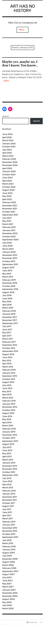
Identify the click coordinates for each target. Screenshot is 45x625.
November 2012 (9, 469)
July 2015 (6, 385)
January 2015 (8, 404)
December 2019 (9, 255)
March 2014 (7, 425)
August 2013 (8, 444)
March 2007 (8, 586)
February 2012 (9, 490)
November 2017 (9, 320)
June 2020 (7, 246)
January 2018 (8, 314)
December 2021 (9, 205)
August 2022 (8, 190)
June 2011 (7, 512)
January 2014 (8, 432)
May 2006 (7, 602)
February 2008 (9, 568)
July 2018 (7, 295)
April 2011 (6, 515)
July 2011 (6, 509)
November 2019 (9, 258)
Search (5, 116)
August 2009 (8, 552)
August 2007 (8, 574)
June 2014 (7, 416)
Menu (21, 30)
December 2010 (9, 528)
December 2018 (9, 283)
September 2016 (10, 351)
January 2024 (9, 171)
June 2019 (7, 270)
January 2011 (8, 525)
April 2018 (7, 305)
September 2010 (10, 537)
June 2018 (7, 298)
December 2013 (9, 435)
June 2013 (7, 450)
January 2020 (9, 252)
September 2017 (10, 323)
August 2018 (8, 292)
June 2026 (7, 134)
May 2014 (6, 419)
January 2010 (8, 549)
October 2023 (8, 174)
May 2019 (6, 274)
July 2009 (7, 556)
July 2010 (7, 540)
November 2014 (9, 407)
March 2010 (7, 543)
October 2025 (8, 146)
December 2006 (10, 593)
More (6, 80)
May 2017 (6, 332)
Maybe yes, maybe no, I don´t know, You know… (20, 63)
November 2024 (9, 165)
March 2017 (7, 339)
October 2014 (8, 410)
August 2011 (8, 506)
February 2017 (9, 342)
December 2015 (9, 376)
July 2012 (6, 478)
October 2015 (8, 379)
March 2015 (7, 397)
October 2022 (8, 187)
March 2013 (7, 459)
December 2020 (10, 233)
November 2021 (9, 208)
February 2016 (9, 370)
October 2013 (8, 438)
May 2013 (6, 453)
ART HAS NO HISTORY (22, 8)
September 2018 (10, 289)
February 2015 (9, 401)
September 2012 (10, 475)
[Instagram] (10, 109)
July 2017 (6, 326)
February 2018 (9, 311)
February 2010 (9, 546)
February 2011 (8, 521)
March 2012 (7, 487)
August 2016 (8, 354)
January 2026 (9, 143)
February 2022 (9, 202)
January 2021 (8, 230)
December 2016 (9, 345)
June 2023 (7, 177)
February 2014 (9, 428)
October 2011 (8, 503)
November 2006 (10, 596)
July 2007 (7, 577)
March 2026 (7, 140)
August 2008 (8, 562)
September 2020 (10, 239)
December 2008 (10, 559)
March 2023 (7, 184)
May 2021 (6, 221)
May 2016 (6, 360)
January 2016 (8, 373)
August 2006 (8, 599)
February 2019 (9, 280)
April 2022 (7, 199)
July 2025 (7, 150)
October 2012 (8, 472)
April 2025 (7, 153)
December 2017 (9, 317)
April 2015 (7, 394)
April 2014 (7, 422)
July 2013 (6, 447)
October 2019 (8, 261)
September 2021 (10, 215)
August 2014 (8, 413)
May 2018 (6, 301)
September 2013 (10, 441)
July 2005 (7, 605)
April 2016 (7, 363)
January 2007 (9, 590)
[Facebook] (4, 109)
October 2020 (9, 236)
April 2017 (7, 336)
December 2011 (9, 497)
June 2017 (7, 329)
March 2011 (7, 518)
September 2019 (10, 264)
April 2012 (7, 484)
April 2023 (7, 181)
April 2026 (7, 137)
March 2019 (7, 277)
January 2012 (8, 494)
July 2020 (7, 243)
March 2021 (7, 224)
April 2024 (7, 168)
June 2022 (7, 193)
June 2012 (7, 481)
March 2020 (8, 249)
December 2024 (9, 162)
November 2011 (9, 500)
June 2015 (7, 388)
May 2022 (7, 196)
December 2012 (9, 466)
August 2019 (8, 267)
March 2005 (8, 608)
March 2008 (8, 565)
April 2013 (7, 456)
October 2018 (8, 286)
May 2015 (6, 391)
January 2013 (8, 463)
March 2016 (7, 366)
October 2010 (8, 534)
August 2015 (8, 382)
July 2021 (6, 218)
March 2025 (7, 156)
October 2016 (8, 348)
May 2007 (7, 583)
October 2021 (8, 212)
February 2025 (9, 159)
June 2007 (7, 580)
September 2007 (10, 571)
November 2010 (9, 531)
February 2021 (9, 227)
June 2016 (7, 357)
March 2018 (7, 308)
